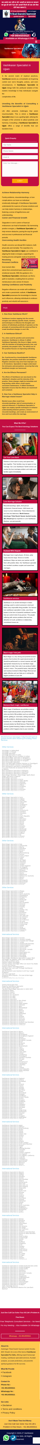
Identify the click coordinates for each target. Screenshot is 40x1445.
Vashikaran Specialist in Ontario (13, 1195)
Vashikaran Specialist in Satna (12, 1235)
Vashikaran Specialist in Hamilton (13, 1105)
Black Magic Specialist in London (13, 864)
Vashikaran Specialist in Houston (13, 1113)
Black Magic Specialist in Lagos (12, 858)
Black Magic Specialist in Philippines (14, 897)
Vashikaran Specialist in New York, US (15, 1185)
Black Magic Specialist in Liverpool (14, 863)
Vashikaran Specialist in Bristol (12, 1044)
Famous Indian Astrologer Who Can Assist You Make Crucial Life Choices (20, 964)
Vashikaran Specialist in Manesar (13, 1162)
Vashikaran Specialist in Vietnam (13, 1274)
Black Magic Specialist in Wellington (14, 953)
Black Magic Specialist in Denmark (14, 820)
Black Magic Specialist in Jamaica (13, 850)
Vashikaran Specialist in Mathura (13, 1165)
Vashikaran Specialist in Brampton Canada (16, 1040)
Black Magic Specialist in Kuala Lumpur (15, 855)
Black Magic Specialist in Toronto (13, 938)
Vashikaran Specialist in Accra (12, 1002)
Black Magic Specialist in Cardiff (13, 803)
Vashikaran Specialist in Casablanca (14, 1054)
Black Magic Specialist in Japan (12, 851)
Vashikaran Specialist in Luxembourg (14, 1160)
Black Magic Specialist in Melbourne (14, 874)
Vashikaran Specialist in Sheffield (13, 1242)
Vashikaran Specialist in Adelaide (13, 1005)
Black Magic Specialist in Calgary (13, 799)
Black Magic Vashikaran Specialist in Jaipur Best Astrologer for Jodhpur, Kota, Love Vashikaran (18, 958)
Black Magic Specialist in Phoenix (13, 898)
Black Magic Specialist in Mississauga (15, 881)
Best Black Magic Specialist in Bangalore (16, 757)
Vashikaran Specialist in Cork (12, 1066)
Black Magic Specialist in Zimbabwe (14, 956)
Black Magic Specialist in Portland (13, 904)
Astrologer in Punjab (9, 752)
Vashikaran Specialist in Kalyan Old (14, 1134)
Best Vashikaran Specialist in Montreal (15, 772)
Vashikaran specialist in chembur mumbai (16, 1057)
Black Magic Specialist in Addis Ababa (15, 780)
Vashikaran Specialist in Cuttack (13, 1067)
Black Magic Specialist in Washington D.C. (16, 952)
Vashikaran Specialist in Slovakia (13, 1246)
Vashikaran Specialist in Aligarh (13, 1012)
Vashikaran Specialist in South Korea (14, 1250)
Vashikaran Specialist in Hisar (12, 1108)
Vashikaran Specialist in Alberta (13, 1010)
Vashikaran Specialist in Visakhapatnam (15, 1277)
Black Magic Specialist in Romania (13, 914)
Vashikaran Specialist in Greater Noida (15, 1097)
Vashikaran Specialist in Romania (13, 1220)
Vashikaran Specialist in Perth (12, 1203)
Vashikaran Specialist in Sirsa (12, 1245)
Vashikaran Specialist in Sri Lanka (13, 1253)
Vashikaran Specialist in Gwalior (13, 1103)
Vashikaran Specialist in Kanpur (13, 1135)
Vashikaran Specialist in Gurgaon (13, 1100)
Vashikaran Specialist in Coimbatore (14, 1063)
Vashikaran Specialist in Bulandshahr (15, 1046)
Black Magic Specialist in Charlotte (14, 806)
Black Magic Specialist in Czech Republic (16, 816)
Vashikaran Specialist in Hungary (13, 1116)
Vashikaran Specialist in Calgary (13, 1049)
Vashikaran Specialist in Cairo (12, 1047)
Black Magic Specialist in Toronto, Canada (16, 939)
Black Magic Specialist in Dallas (12, 817)
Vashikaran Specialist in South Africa (14, 1249)
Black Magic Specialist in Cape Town (14, 801)
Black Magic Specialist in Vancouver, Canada (17, 949)
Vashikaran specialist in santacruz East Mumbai (18, 1232)
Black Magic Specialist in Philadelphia (15, 895)
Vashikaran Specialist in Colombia (13, 1064)
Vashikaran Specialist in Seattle (12, 1239)
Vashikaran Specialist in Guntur (13, 1098)
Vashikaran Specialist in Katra (12, 1138)
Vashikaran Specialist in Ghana (12, 1091)
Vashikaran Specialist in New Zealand (15, 1186)
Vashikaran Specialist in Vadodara (13, 1270)
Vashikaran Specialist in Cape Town (14, 1051)
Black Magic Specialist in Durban (13, 827)
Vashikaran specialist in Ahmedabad (14, 1007)
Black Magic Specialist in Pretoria (13, 907)
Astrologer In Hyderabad (10, 750)
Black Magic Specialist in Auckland (14, 786)
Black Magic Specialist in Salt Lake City (15, 915)
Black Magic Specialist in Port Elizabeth (15, 902)
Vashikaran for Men (8, 996)
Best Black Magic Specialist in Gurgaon (15, 760)
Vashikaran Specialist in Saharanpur (14, 1223)
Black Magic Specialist (9, 778)
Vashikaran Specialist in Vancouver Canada (17, 1273)
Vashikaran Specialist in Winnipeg (13, 1280)
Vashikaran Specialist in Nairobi (13, 1175)
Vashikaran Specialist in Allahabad (14, 1013)
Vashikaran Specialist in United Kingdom (16, 1267)
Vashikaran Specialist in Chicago (13, 1059)
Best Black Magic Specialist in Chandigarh (16, 759)
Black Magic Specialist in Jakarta (13, 847)
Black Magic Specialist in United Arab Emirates (18, 943)
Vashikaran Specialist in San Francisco (15, 1229)
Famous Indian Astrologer (11, 962)
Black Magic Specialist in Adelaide (13, 782)
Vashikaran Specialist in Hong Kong (14, 1110)
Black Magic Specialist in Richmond (14, 912)
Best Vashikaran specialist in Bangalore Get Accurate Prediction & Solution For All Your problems (17, 768)
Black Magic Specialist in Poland (13, 901)
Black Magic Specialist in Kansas (13, 854)
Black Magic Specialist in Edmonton (14, 830)
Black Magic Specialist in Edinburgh (14, 829)
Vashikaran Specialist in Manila (12, 1164)
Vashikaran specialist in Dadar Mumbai (15, 1070)
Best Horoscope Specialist (11, 762)
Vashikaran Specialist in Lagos (12, 1147)
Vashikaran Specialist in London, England (16, 1152)
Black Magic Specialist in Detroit (13, 823)
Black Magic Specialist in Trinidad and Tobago (18, 940)
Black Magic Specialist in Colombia (14, 811)
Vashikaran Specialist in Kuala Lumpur (15, 1142)
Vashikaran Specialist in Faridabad (14, 1081)
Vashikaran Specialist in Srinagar (13, 1255)
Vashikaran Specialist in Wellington (14, 1278)
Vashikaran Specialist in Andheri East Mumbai (18, 1022)
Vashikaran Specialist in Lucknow (13, 1157)
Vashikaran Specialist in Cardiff (12, 1053)
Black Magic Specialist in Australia (13, 789)
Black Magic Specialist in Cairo (12, 797)
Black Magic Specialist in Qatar (12, 908)
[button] (36, 42)
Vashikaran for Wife (8, 997)
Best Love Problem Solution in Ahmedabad (16, 765)
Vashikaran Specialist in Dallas (12, 1072)
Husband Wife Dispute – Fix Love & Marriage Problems (17, 976)
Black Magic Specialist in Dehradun (14, 819)
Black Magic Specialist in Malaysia (13, 870)
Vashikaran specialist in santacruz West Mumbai (18, 1233)
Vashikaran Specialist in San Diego (14, 1227)
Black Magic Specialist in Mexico (13, 877)
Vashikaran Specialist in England (13, 1078)
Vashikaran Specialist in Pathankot (14, 1201)
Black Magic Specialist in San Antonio (15, 917)
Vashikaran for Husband (10, 995)
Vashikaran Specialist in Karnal (12, 1137)
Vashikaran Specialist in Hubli (12, 1114)
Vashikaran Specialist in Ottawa (13, 1196)
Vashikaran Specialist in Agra (12, 1006)
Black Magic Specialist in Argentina (14, 783)
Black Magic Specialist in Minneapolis (15, 880)
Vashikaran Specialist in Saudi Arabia (15, 1236)
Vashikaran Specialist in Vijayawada (14, 1276)
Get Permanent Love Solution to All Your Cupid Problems (18, 971)
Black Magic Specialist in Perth (12, 892)
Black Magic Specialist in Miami (13, 878)
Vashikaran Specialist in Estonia (13, 1080)
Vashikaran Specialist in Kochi (12, 1139)
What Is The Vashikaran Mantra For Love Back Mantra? (17, 1288)
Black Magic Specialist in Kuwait (13, 857)
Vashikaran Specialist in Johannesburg (15, 1128)
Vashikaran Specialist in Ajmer (12, 1009)
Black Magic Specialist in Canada (13, 800)
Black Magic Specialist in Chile (12, 809)
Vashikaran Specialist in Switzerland (14, 1259)
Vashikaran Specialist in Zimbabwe (14, 1283)
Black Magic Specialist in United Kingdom (16, 945)
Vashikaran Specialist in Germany (13, 1090)
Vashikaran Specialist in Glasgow (13, 1094)
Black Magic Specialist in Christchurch (15, 810)
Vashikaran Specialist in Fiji (11, 1082)
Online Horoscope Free (10, 984)
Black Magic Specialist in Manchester (14, 871)
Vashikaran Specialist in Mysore (13, 1172)
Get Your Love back (8, 974)
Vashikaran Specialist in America (13, 1018)
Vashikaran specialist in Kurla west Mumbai (17, 1144)
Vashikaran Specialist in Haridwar (13, 1107)
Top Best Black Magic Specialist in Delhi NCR (17, 989)
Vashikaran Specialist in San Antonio (14, 1226)
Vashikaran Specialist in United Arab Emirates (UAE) (20, 1266)
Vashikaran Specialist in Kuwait (12, 1145)
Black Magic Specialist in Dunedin (13, 826)
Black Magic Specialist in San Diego (14, 918)
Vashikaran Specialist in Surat (12, 1256)
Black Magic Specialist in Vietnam (13, 951)
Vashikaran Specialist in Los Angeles (14, 1154)
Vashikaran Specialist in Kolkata (13, 1141)
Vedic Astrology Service (10, 1286)
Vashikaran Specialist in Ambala (13, 1016)
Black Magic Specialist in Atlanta (13, 785)
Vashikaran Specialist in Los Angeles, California (18, 1155)
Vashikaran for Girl (8, 993)
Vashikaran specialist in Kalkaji (12, 1131)
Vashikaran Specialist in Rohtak (12, 1219)
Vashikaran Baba (8, 990)
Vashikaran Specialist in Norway (13, 1192)
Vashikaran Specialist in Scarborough (15, 1237)
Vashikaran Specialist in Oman (12, 1193)
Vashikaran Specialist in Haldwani (13, 1104)
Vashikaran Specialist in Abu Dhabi (14, 1000)
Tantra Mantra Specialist (10, 987)
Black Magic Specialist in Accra (12, 779)
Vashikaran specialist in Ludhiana (13, 1158)
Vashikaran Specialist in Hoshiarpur (14, 1111)
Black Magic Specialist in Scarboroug (14, 924)
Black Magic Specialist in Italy (12, 844)
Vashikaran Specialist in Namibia (13, 1176)
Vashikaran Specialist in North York (14, 1191)
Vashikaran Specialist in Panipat (13, 1199)
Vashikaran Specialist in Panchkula (14, 1198)
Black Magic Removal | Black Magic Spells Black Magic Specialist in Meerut (18, 775)
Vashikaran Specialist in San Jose (13, 1230)
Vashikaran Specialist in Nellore (13, 1180)
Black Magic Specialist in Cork (12, 814)
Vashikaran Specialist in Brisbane (13, 1043)
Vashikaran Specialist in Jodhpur (13, 1126)
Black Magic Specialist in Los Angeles (14, 867)
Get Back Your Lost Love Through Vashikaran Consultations (17, 968)
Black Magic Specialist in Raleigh (13, 911)
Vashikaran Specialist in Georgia (13, 1088)
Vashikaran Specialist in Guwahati (13, 1101)
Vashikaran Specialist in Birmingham (14, 1034)
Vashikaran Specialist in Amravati (13, 1019)
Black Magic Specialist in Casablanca (14, 804)
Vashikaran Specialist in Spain (12, 1252)
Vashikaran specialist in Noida (12, 1189)
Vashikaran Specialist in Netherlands (14, 1182)
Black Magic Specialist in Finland (13, 836)
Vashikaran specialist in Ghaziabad (14, 1093)
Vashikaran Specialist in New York (13, 1183)
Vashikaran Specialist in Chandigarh (14, 1056)
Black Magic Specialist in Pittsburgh (14, 899)
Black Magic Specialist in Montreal (14, 883)
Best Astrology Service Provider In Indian (16, 756)
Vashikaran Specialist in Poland (12, 1212)
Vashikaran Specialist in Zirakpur (13, 1284)
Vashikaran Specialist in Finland (13, 1084)
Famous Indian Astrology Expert (13, 966)
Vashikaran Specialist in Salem (12, 1224)
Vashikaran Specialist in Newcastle (14, 1188)
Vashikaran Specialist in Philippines (14, 1209)
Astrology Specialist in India (11, 755)
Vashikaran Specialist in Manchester (14, 1161)
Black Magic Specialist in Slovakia (13, 931)
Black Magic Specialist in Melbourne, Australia (18, 876)
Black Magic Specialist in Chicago (13, 807)
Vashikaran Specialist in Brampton (14, 1038)
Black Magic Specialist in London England (16, 865)
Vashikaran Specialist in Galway (13, 1087)
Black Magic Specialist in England (13, 832)
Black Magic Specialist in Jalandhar (14, 848)
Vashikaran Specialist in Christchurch (15, 1062)
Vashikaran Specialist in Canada (13, 1050)
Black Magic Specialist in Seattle (13, 925)
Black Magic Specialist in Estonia (13, 833)
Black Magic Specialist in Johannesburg (15, 853)
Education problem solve (10, 961)
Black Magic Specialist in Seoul (12, 927)
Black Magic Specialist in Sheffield (13, 928)
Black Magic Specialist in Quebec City (15, 909)
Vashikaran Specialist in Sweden (13, 1258)
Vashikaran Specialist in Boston (12, 1037)
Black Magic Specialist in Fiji (11, 834)
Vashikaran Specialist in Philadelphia (14, 1208)
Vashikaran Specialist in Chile (12, 1060)
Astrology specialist (8, 753)
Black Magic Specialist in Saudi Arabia (15, 922)
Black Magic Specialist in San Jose (13, 921)
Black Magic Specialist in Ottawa (13, 891)
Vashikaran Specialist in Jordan (12, 1129)
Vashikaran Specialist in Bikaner (13, 1033)
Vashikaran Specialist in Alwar (12, 1015)
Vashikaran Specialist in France (12, 1085)
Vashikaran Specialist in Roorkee (13, 1222)
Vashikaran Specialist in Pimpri (12, 1211)
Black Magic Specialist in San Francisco (15, 920)
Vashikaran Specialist (9, 999)
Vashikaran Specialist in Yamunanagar (15, 1281)
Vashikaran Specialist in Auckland (13, 1025)
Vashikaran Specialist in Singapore (14, 1243)
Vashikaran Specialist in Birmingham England (17, 1036)
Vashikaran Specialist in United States (15, 1268)
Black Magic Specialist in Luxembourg (15, 868)
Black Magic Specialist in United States (15, 946)
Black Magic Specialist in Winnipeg (14, 955)
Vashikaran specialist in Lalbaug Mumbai (16, 1148)
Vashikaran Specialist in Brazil (12, 1041)
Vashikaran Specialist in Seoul (12, 1240)
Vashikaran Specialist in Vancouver (14, 1271)
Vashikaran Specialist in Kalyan (12, 1132)
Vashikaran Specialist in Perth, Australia (15, 1205)
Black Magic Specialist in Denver (13, 822)
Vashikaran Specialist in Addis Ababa (14, 1003)
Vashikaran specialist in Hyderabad (14, 1117)
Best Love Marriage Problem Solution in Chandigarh (20, 763)
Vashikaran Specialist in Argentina (14, 1023)
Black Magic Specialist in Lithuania (14, 861)
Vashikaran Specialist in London (13, 1151)
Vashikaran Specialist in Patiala (12, 1202)
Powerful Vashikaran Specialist (12, 986)
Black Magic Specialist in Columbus (14, 813)
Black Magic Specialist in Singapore (14, 930)
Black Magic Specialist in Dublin (13, 824)
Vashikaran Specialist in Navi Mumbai (15, 1179)
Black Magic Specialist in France (13, 837)
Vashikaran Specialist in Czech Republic (15, 1069)
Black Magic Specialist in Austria (13, 790)
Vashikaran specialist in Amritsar (13, 1020)
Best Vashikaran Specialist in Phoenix (15, 773)
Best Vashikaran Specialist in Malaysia (15, 770)
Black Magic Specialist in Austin (13, 788)
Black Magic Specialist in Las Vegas (14, 860)
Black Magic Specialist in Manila (13, 873)
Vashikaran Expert (8, 992)
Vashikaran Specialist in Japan (12, 1125)
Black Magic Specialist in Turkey (13, 942)
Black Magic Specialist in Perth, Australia (16, 894)
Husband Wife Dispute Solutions (13, 978)
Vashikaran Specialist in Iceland (13, 1118)
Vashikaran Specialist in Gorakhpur (14, 1095)
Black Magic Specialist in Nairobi (13, 884)
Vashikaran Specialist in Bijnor (12, 1031)
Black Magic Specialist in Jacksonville (14, 845)
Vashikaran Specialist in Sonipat (13, 1247)
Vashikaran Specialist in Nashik (12, 1178)
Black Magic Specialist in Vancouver (14, 948)
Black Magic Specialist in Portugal (13, 905)
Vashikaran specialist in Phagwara (13, 1206)
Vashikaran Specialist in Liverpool (13, 1149)
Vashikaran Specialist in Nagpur (13, 1173)
